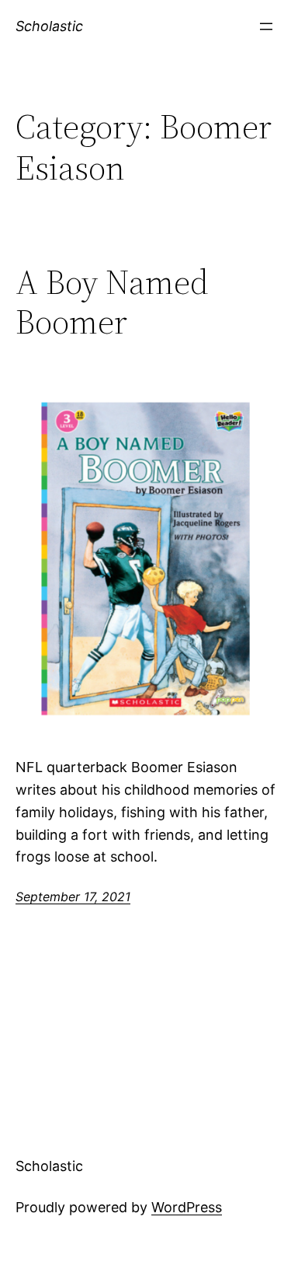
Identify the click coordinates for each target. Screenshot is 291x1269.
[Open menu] (266, 26)
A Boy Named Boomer (112, 302)
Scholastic (49, 26)
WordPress (186, 1207)
